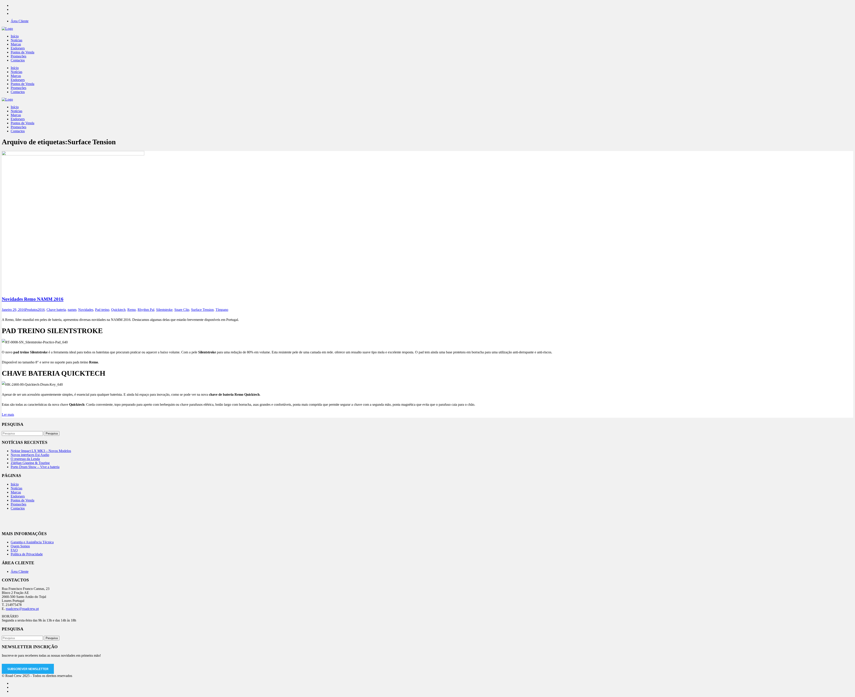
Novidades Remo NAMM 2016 (32, 299)
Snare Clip (181, 310)
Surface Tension (202, 310)
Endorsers (18, 496)
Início (15, 484)
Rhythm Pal (146, 310)
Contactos (18, 508)
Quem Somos (20, 546)
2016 (41, 310)
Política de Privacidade (27, 554)
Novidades (85, 310)
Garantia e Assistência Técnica (32, 542)
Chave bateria (56, 310)
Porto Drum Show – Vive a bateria (35, 467)
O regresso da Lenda (25, 459)
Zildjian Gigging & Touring (30, 463)
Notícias (16, 488)
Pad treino (102, 310)
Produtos (31, 310)
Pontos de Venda (22, 500)
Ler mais (8, 414)
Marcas (16, 492)
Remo (131, 310)
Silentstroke (164, 310)
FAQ (14, 550)
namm (72, 310)
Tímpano (222, 310)
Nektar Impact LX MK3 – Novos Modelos (41, 451)
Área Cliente (19, 21)
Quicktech (118, 310)
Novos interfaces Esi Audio (30, 455)
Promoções (18, 504)
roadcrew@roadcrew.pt (22, 609)
